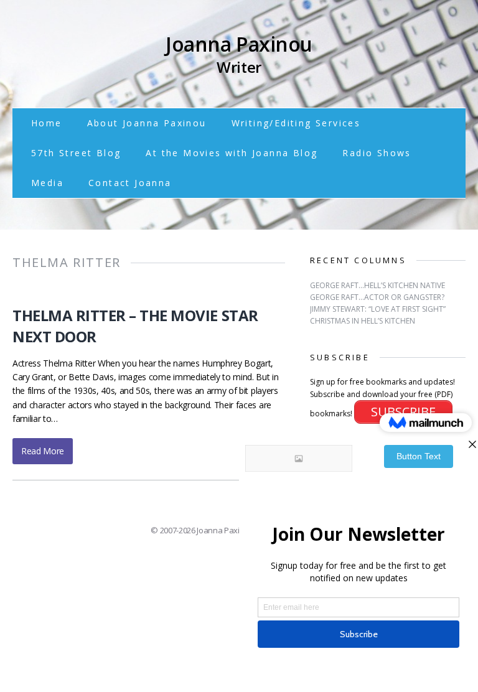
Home (46, 123)
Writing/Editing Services (296, 123)
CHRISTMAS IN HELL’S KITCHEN (362, 321)
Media (47, 183)
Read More (42, 451)
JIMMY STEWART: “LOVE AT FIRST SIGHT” (378, 309)
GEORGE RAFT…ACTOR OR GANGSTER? (377, 297)
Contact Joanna (130, 183)
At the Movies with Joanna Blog (231, 153)
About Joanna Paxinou (147, 123)
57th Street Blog (76, 153)
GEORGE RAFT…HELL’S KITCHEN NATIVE (377, 285)
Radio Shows (376, 153)
